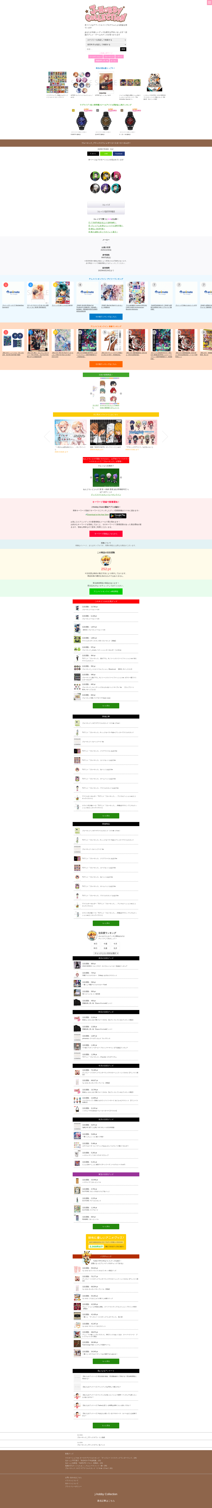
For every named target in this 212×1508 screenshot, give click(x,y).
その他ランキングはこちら (106, 317)
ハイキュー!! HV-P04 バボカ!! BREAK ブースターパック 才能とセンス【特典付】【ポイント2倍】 (155, 97)
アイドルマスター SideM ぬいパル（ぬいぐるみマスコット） (105, 406)
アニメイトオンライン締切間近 (106, 591)
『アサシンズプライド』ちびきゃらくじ (69, 447)
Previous (91, 394)
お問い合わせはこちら (73, 1477)
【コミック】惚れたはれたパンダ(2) (186, 305)
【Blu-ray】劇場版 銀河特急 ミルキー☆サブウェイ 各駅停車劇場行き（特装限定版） (86, 355)
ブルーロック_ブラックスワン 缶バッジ (91, 1444)
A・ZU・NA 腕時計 (125, 134)
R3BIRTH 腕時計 (76, 134)
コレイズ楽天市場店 (106, 211)
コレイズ (106, 205)
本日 (95, 944)
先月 (115, 948)
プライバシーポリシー (73, 1486)
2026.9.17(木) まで (61, 449)
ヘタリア (119, 56)
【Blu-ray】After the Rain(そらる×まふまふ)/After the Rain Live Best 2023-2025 (62, 355)
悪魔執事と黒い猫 (102, 60)
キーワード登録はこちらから (106, 534)
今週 (105, 944)
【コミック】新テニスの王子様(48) (62, 305)
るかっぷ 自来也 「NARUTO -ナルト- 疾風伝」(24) (84, 1463)
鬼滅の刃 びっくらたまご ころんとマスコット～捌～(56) (86, 1466)
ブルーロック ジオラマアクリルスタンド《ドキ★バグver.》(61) (89, 1468)
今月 (115, 944)
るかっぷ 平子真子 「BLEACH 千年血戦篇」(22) (83, 1460)
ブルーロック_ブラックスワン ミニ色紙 (91, 1436)
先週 (105, 948)
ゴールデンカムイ (95, 56)
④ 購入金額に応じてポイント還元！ (103, 232)
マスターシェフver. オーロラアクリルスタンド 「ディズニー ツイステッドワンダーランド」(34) (101, 1458)
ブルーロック (109, 56)
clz (111, 149)
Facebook (118, 154)
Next (121, 394)
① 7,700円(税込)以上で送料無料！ (102, 223)
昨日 (95, 948)
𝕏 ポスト (93, 154)
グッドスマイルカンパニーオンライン (106, 495)
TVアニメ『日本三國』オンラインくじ (138, 447)
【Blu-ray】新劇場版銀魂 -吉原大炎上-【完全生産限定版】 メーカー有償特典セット (186, 355)
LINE (106, 154)
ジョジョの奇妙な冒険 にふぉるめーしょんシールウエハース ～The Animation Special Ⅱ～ (130, 97)
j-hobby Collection (106, 1494)
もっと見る (106, 1226)
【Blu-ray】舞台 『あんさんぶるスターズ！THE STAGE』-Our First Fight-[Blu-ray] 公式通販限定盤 (38, 355)
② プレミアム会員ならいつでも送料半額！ (106, 226)
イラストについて (71, 1480)
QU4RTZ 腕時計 (100, 134)
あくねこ (114, 60)
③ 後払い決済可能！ (96, 229)
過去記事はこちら (106, 1500)
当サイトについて (71, 1483)
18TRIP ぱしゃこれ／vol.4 (103, 95)
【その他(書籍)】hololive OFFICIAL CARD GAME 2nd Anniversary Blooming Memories (136, 307)
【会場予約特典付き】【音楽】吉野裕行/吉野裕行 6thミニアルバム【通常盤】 (161, 307)
